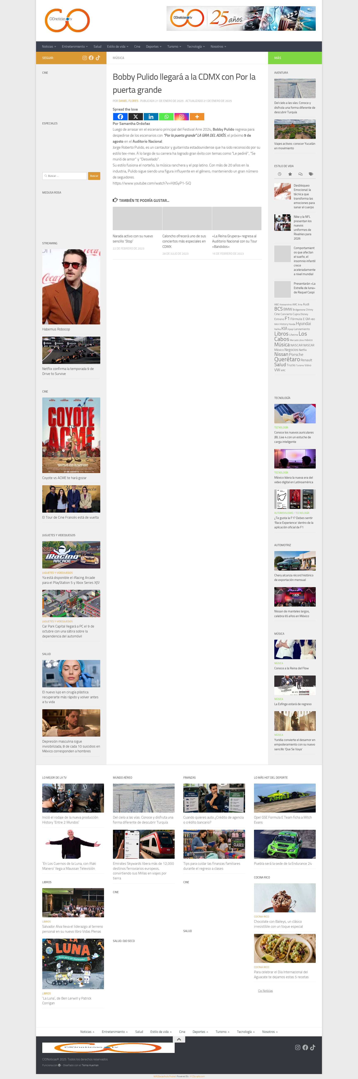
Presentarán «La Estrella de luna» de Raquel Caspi (305, 288)
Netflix (303, 350)
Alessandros (285, 304)
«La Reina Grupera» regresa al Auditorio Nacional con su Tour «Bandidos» (234, 241)
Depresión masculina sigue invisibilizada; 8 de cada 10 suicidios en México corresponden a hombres (71, 746)
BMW (287, 309)
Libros (281, 333)
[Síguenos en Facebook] (91, 57)
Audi (306, 304)
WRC (283, 370)
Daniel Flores (128, 101)
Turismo (172, 46)
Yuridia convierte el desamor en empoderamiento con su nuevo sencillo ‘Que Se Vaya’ (294, 744)
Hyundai (303, 323)
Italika (277, 329)
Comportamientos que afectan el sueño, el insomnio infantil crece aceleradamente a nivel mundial (305, 261)
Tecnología (194, 46)
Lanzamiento (302, 329)
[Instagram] (181, 116)
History (283, 324)
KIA (284, 328)
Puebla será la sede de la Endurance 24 (283, 863)
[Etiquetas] (310, 174)
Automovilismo (283, 513)
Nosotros (217, 46)
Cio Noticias (265, 991)
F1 (287, 318)
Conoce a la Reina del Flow (291, 668)
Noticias (47, 46)
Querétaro (287, 359)
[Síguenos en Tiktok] (97, 57)
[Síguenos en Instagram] (84, 57)
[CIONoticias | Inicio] (66, 20)
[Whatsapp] (166, 116)
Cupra (296, 314)
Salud (97, 46)
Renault (306, 360)
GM (307, 319)
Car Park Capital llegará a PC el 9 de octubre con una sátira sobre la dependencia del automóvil (68, 631)
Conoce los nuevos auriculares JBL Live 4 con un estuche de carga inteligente (294, 437)
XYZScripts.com (197, 1076)
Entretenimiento (73, 46)
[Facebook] (120, 116)
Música (118, 58)
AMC (294, 304)
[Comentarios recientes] (300, 174)
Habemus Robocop (56, 329)
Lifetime (293, 334)
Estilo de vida (116, 46)
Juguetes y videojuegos (57, 572)
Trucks (291, 365)
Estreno (279, 319)
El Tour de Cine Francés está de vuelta (70, 517)
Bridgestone (299, 309)
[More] (197, 116)
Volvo (308, 365)
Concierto (286, 314)
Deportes (152, 46)
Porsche (296, 354)
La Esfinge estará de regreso (293, 704)
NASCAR (296, 345)
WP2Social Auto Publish (165, 1076)
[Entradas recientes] (279, 174)
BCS (278, 309)
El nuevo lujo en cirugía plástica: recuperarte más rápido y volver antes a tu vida (70, 697)
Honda (292, 324)
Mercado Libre (297, 340)
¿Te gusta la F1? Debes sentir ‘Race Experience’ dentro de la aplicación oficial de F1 (293, 522)
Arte (300, 304)
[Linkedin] (151, 116)
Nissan (281, 354)
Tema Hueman (90, 1065)
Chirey (309, 309)
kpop (290, 329)
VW (277, 369)
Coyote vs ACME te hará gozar (64, 478)
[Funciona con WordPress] (59, 1065)
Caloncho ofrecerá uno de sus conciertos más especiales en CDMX (184, 241)
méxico (308, 340)
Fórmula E (297, 319)
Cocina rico (261, 916)
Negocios (291, 350)
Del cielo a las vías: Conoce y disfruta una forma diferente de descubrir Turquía (294, 107)
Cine (137, 46)
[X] (135, 116)
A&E (276, 304)
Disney (304, 314)
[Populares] (290, 174)
